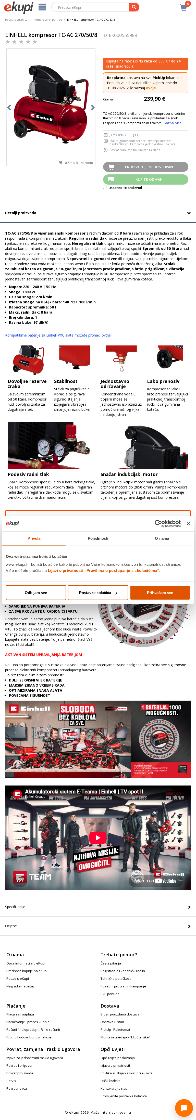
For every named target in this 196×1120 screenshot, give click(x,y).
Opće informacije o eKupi (25, 963)
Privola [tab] (34, 538)
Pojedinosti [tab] (98, 538)
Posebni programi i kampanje (123, 986)
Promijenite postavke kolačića (124, 1096)
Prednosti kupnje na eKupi (26, 971)
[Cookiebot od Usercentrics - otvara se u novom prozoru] (158, 523)
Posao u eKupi (17, 978)
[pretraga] (134, 7)
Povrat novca (16, 1088)
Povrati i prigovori (19, 1065)
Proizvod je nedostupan (149, 166)
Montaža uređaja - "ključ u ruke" (125, 1037)
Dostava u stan (112, 1022)
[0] (183, 5)
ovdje (151, 87)
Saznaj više (172, 123)
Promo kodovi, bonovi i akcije (28, 1037)
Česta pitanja (111, 963)
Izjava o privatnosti (115, 1065)
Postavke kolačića (95, 592)
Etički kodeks (110, 1080)
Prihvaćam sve (160, 592)
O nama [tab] (162, 538)
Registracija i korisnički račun (123, 971)
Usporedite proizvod (125, 187)
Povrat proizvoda (19, 1073)
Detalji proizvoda (20, 212)
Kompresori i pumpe (47, 19)
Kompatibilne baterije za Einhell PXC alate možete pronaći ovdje (58, 335)
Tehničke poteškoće (116, 978)
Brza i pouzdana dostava (120, 1014)
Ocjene (11, 925)
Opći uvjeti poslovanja (118, 1057)
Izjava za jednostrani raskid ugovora (34, 1057)
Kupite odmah (149, 179)
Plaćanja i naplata (20, 1014)
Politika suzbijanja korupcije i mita (127, 1073)
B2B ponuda (110, 994)
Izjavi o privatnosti (65, 570)
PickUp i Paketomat (115, 1029)
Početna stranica (16, 19)
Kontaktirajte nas (114, 1088)
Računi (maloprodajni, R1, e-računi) (33, 1029)
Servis (11, 1080)
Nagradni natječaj (20, 986)
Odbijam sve (36, 592)
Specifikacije (15, 906)
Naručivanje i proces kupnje (28, 1022)
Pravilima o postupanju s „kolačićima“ (123, 570)
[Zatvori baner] (188, 523)
